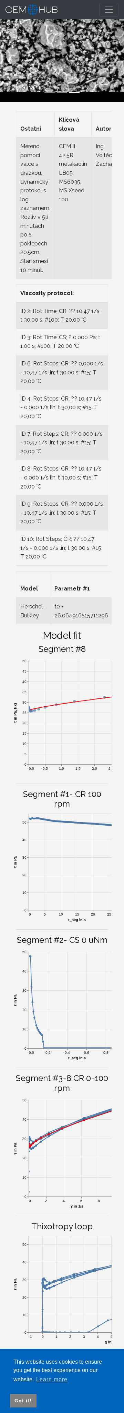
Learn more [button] (52, 1379)
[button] (9, 60)
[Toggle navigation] (108, 10)
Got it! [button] (23, 1400)
